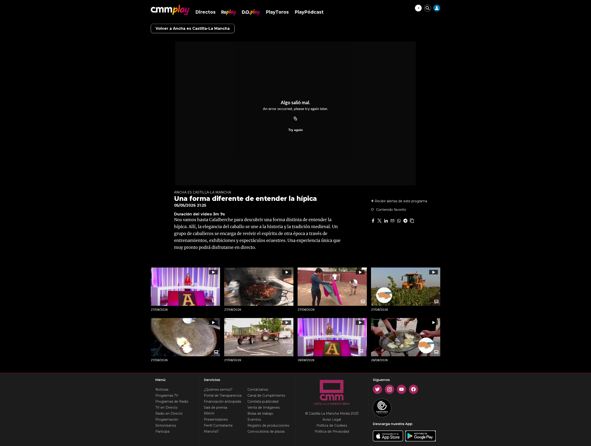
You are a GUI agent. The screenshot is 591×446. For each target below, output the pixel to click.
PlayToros (277, 12)
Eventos (254, 419)
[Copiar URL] (295, 118)
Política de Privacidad (332, 431)
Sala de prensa (215, 407)
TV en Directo (166, 407)
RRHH (209, 413)
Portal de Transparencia (222, 395)
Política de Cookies (332, 425)
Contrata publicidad (262, 401)
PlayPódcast (309, 12)
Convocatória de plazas (266, 431)
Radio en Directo (169, 413)
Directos (205, 12)
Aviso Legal (332, 419)
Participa (162, 431)
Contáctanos (257, 389)
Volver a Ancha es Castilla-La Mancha (193, 28)
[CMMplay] (170, 10)
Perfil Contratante (218, 425)
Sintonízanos (165, 425)
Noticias (161, 389)
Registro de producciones (268, 425)
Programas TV (166, 395)
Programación (166, 419)
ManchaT (211, 431)
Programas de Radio (171, 401)
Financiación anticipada (222, 401)
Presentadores (216, 419)
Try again (295, 130)
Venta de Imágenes (263, 407)
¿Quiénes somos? (218, 389)
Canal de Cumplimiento (266, 395)
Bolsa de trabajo (260, 413)
